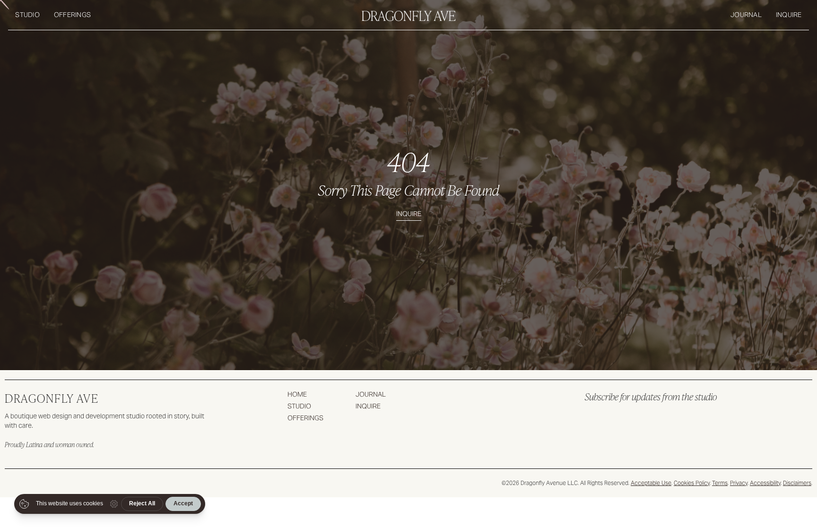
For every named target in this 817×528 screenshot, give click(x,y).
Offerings (72, 14)
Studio (27, 14)
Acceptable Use (651, 482)
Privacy (738, 482)
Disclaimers (797, 482)
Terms (720, 482)
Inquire (789, 14)
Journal (746, 14)
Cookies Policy (692, 482)
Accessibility (765, 482)
